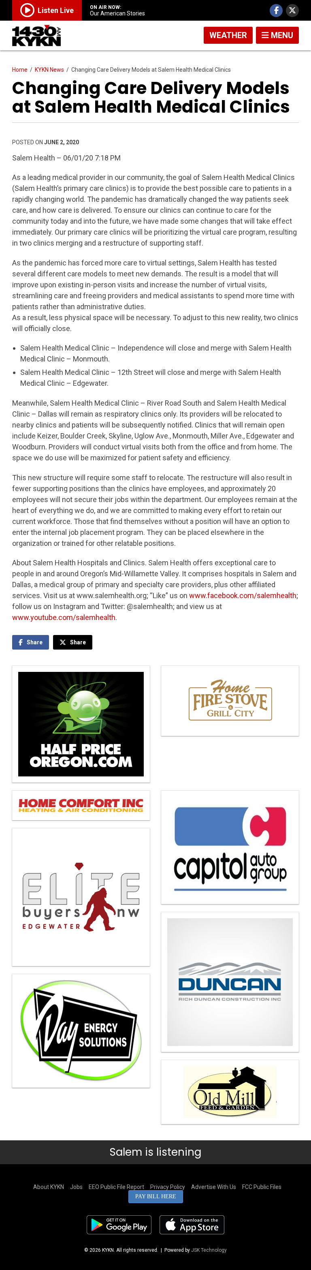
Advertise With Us (213, 1187)
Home (20, 69)
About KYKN (48, 1187)
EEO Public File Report (116, 1187)
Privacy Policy (167, 1187)
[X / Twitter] (292, 10)
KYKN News (49, 69)
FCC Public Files (261, 1187)
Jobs (76, 1187)
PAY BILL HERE (155, 1196)
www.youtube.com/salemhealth (63, 617)
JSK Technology (209, 1250)
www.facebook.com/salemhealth (242, 595)
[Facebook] (276, 10)
